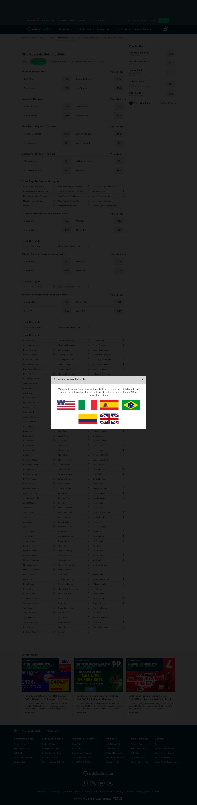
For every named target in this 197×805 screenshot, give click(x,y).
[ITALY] (87, 409)
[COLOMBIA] (87, 423)
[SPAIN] (109, 409)
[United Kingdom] (109, 423)
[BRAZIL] (131, 409)
